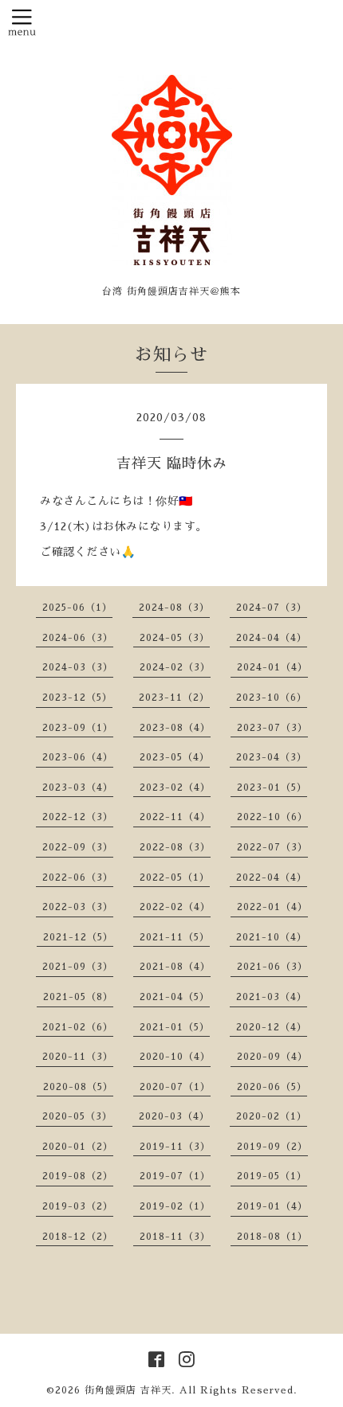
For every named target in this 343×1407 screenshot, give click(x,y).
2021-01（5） (175, 1027)
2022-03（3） (77, 907)
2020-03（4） (174, 1116)
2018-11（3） (175, 1236)
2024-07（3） (271, 607)
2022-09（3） (77, 847)
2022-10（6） (272, 817)
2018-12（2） (77, 1236)
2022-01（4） (272, 907)
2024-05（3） (175, 638)
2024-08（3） (174, 607)
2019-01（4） (272, 1206)
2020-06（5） (272, 1087)
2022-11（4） (175, 817)
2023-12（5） (77, 697)
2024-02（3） (175, 667)
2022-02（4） (175, 907)
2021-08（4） (175, 966)
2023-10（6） (271, 697)
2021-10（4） (271, 937)
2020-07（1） (175, 1087)
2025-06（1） (77, 607)
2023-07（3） (272, 728)
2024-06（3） (77, 638)
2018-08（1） (272, 1236)
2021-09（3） (77, 966)
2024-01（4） (272, 667)
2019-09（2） (272, 1146)
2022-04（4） (271, 877)
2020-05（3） (77, 1116)
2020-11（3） (77, 1056)
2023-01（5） (272, 787)
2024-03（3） (77, 667)
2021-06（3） (272, 966)
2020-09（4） (272, 1056)
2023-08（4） (175, 728)
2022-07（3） (272, 847)
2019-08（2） (77, 1176)
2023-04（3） (271, 757)
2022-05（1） (175, 877)
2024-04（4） (271, 638)
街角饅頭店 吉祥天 (128, 1390)
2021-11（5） (175, 937)
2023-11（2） (174, 697)
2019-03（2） (77, 1206)
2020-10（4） (175, 1056)
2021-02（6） (77, 1027)
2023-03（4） (77, 787)
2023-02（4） (175, 787)
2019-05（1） (272, 1176)
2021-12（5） (78, 937)
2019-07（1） (175, 1176)
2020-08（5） (78, 1087)
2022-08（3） (175, 847)
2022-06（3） (77, 877)
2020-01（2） (77, 1146)
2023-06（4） (77, 757)
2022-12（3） (77, 817)
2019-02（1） (175, 1206)
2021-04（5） (175, 997)
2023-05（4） (175, 757)
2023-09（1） (77, 728)
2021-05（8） (78, 997)
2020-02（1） (271, 1116)
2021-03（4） (271, 997)
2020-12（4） (271, 1027)
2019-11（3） (175, 1146)
